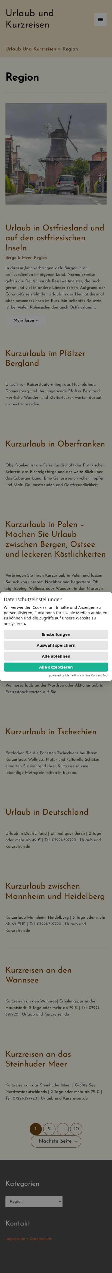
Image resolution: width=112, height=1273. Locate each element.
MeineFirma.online (77, 675)
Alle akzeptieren (56, 667)
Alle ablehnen (56, 656)
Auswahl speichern (56, 645)
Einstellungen (56, 634)
